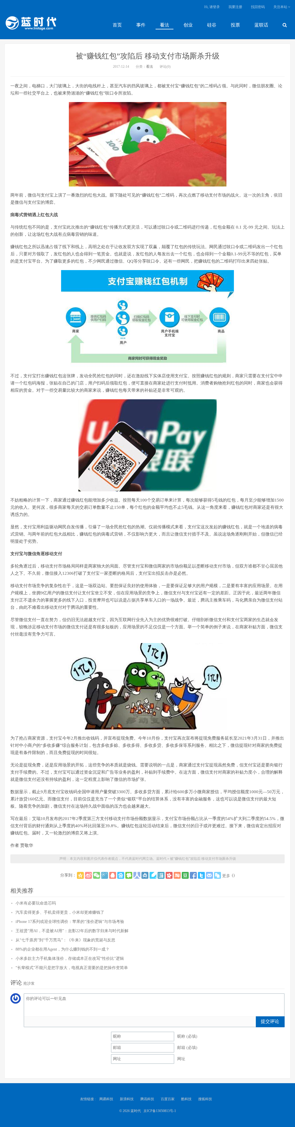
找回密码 (258, 7)
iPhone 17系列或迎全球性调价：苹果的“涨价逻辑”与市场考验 (70, 921)
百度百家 (168, 1099)
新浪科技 (127, 1099)
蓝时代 (30, 24)
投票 (235, 24)
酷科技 (186, 1099)
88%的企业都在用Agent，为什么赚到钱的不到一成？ (62, 949)
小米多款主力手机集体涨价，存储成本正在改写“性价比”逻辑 (70, 958)
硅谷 (211, 24)
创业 (188, 24)
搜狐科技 (205, 1099)
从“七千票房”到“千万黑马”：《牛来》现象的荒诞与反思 (65, 940)
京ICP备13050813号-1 (159, 1111)
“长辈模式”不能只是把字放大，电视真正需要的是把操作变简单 (72, 968)
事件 (140, 24)
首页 (117, 24)
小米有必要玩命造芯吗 (36, 903)
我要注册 (235, 7)
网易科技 (106, 1099)
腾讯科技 (147, 1099)
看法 (164, 24)
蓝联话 (261, 24)
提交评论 (270, 1021)
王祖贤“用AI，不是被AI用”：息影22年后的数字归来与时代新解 (72, 931)
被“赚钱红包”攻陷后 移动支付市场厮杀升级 (148, 56)
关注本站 (280, 7)
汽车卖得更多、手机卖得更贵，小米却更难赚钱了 (60, 912)
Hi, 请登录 (212, 7)
